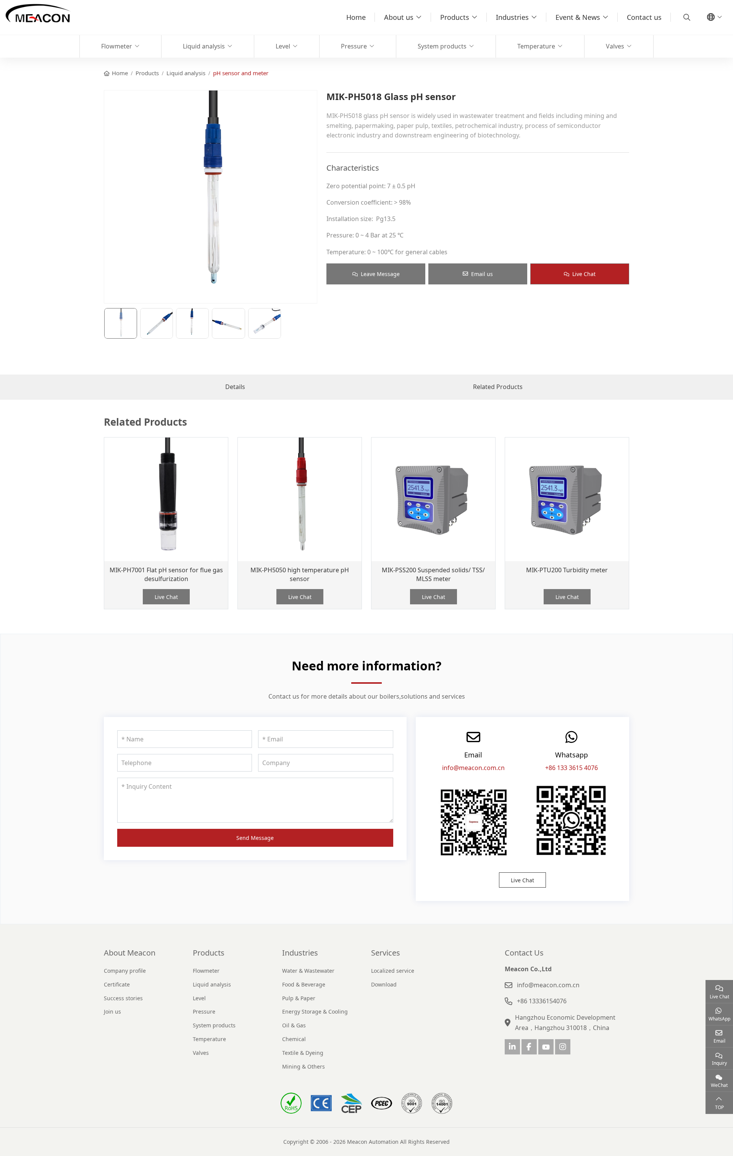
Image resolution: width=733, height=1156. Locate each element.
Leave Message (380, 274)
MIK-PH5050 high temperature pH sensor (299, 574)
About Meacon (129, 953)
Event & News (577, 17)
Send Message (255, 837)
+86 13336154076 (542, 1001)
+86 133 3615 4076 (571, 768)
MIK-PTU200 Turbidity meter (567, 570)
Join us (112, 1011)
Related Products (498, 387)
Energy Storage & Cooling (315, 1011)
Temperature (536, 46)
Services (385, 953)
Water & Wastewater (308, 970)
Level (283, 46)
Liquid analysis (204, 46)
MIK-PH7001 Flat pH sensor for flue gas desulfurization (166, 574)
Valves (615, 46)
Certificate (117, 984)
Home (356, 17)
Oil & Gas (294, 1025)
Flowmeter (116, 46)
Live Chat (584, 274)
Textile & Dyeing (302, 1052)
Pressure (354, 46)
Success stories (123, 998)
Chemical (294, 1039)
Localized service (392, 970)
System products (442, 46)
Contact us (644, 17)
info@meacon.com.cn (473, 768)
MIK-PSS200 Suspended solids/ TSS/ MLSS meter (433, 574)
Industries (512, 17)
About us (398, 17)
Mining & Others (303, 1066)
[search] (685, 17)
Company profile (125, 970)
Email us (482, 274)
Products (454, 17)
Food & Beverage (303, 984)
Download (384, 984)
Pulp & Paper (298, 998)
